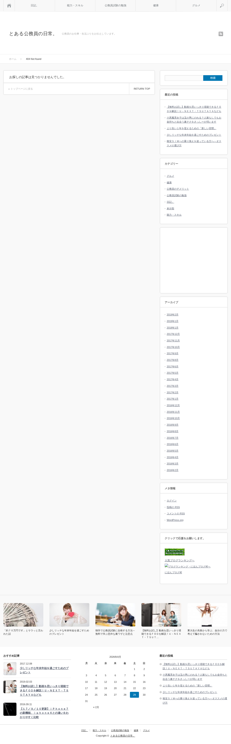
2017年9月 (172, 353)
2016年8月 (172, 431)
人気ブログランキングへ (179, 560)
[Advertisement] (194, 260)
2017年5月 (172, 372)
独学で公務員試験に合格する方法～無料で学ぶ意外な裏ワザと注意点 (115, 632)
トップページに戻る (22, 88)
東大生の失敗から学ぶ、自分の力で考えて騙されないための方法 (207, 632)
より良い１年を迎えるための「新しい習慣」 (191, 128)
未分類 (170, 208)
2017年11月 (173, 340)
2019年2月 (172, 314)
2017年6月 (172, 366)
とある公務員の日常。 (33, 33)
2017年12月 (173, 334)
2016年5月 (172, 450)
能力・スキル (75, 5)
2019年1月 (172, 321)
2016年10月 (173, 418)
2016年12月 (173, 405)
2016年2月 (172, 470)
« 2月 (96, 707)
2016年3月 (172, 463)
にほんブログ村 (173, 572)
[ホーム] (9, 5)
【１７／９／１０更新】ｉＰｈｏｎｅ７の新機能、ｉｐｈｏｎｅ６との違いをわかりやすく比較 (44, 713)
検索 (227, 2)
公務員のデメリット (178, 188)
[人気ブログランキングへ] (175, 554)
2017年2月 (172, 392)
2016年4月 (172, 457)
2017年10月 (173, 347)
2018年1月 (172, 327)
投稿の (173, 507)
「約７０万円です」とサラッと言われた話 (23, 632)
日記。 (35, 5)
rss (221, 34)
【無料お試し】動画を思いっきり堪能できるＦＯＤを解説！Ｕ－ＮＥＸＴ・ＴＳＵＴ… (161, 634)
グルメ (196, 5)
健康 (156, 5)
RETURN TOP (142, 88)
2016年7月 (172, 437)
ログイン (172, 500)
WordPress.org (175, 520)
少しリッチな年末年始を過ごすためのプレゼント (194, 134)
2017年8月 (172, 360)
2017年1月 (172, 398)
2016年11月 (173, 411)
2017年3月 (172, 386)
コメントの (176, 513)
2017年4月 (172, 379)
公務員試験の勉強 (115, 5)
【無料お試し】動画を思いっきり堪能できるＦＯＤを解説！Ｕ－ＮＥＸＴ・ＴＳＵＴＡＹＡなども (44, 690)
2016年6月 (172, 444)
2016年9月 (172, 424)
